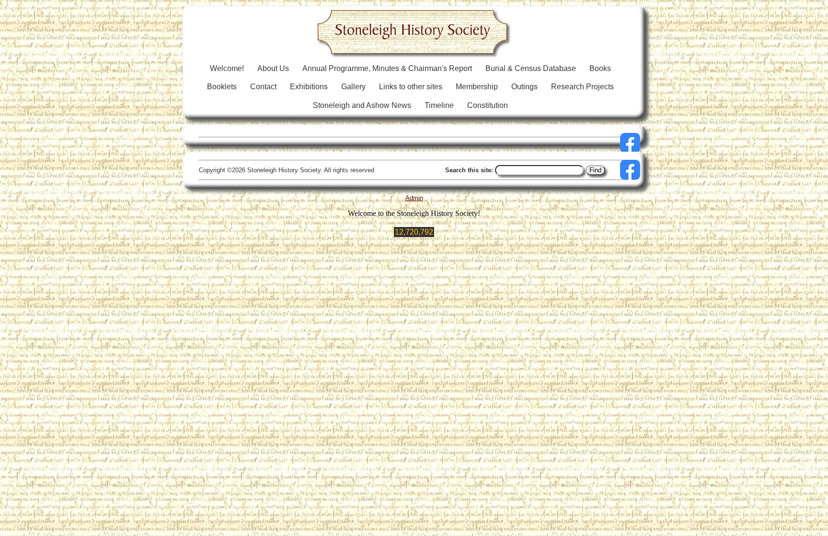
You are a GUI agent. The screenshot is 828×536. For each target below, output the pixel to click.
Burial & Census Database (530, 68)
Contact (263, 87)
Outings (524, 87)
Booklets (222, 87)
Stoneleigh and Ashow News (362, 105)
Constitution (487, 105)
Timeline (439, 105)
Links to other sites (410, 87)
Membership (477, 87)
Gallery (353, 87)
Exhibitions (309, 87)
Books (600, 68)
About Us (273, 68)
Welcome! (227, 68)
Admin (414, 198)
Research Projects (582, 87)
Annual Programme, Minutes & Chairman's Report (387, 68)
